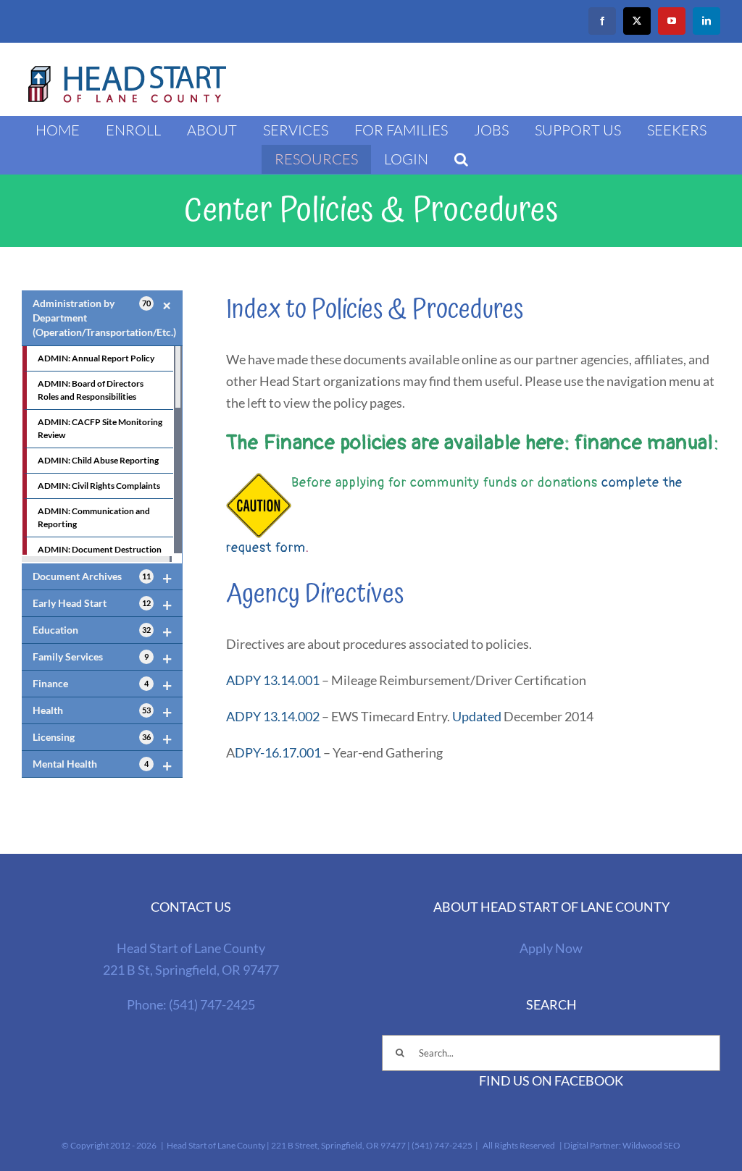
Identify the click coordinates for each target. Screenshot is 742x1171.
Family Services (102, 658)
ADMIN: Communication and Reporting (94, 517)
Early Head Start (102, 605)
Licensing (102, 739)
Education (102, 631)
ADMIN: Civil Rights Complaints (99, 485)
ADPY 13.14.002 (273, 716)
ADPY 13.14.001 (273, 680)
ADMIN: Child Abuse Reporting (98, 460)
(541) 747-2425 (212, 1004)
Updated (476, 716)
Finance (102, 685)
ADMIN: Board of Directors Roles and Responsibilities (90, 390)
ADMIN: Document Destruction (100, 549)
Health (102, 712)
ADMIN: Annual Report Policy (96, 358)
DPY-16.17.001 (278, 752)
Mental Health (102, 765)
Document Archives (102, 578)
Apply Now (551, 948)
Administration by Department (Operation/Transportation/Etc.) (105, 316)
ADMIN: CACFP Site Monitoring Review (100, 428)
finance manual (644, 443)
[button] (461, 159)
